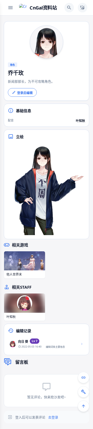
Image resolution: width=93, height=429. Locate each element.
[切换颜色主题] (82, 7)
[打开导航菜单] (10, 7)
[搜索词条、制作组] (69, 7)
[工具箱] (83, 392)
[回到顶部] (83, 406)
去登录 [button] (53, 417)
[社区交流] (83, 377)
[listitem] (46, 344)
